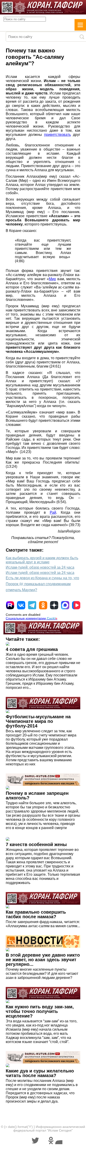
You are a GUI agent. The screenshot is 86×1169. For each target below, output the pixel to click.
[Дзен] (54, 605)
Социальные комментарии (31, 618)
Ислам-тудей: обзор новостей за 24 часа (40, 567)
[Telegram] (32, 605)
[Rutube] (10, 605)
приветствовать (57, 135)
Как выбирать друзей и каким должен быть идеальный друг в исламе (42, 560)
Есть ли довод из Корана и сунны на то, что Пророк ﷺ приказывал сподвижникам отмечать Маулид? (42, 584)
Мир (52, 279)
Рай (53, 512)
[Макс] (65, 605)
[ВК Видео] (76, 605)
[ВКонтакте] (21, 605)
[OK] (43, 605)
